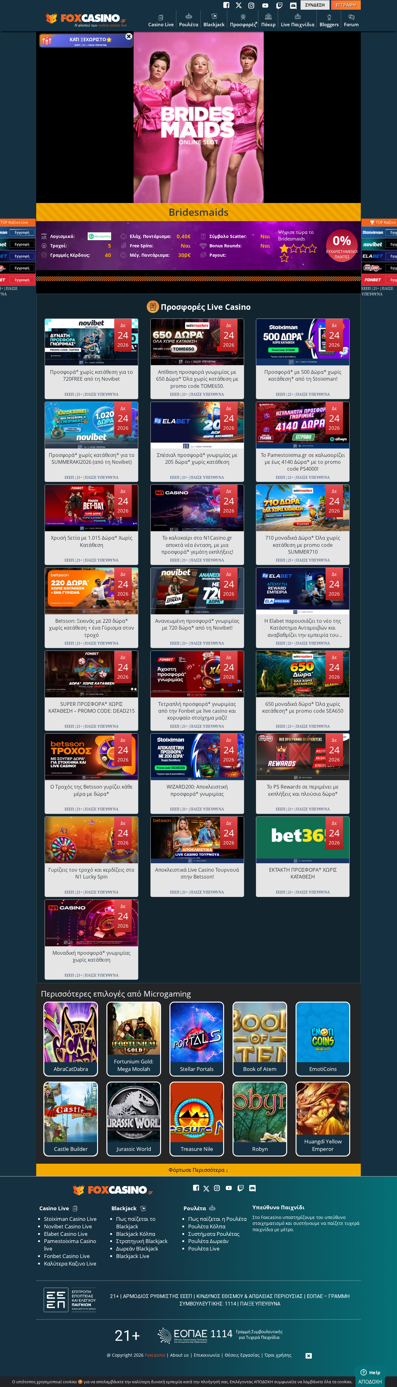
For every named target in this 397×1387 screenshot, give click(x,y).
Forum (351, 24)
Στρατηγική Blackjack (142, 1241)
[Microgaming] (99, 236)
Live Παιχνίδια (297, 24)
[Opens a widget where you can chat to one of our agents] (370, 1373)
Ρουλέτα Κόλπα (206, 1226)
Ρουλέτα (188, 24)
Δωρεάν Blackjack (137, 1248)
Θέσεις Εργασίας (242, 1355)
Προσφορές (243, 24)
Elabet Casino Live (66, 1233)
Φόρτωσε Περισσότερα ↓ (198, 1169)
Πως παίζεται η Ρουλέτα (217, 1218)
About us (179, 1355)
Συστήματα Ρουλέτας (213, 1233)
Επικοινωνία (207, 1355)
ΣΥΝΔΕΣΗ (315, 5)
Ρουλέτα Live (204, 1248)
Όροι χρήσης (278, 1355)
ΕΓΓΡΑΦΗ (346, 5)
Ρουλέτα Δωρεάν (208, 1241)
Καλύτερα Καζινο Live (70, 1263)
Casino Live (161, 24)
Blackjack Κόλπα (135, 1233)
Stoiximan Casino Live (70, 1218)
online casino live (112, 25)
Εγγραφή (22, 232)
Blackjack (214, 24)
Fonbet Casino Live (67, 1256)
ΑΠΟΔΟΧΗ (370, 1381)
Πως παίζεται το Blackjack (135, 1222)
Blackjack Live (132, 1256)
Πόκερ (268, 24)
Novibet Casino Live (68, 1226)
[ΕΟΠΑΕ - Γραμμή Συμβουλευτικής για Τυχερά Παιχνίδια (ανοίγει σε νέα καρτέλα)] (220, 1336)
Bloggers (329, 24)
